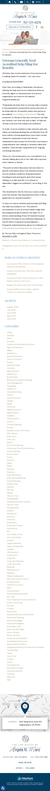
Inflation (10, 510)
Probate (10, 608)
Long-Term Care (14, 564)
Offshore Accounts (15, 585)
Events (10, 457)
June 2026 (11, 313)
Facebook (36, 27)
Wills (9, 680)
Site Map (19, 768)
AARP (9, 338)
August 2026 (12, 307)
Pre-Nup (10, 605)
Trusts (9, 662)
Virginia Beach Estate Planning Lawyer (16, 49)
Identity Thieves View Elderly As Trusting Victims (24, 240)
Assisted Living (13, 365)
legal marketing (25, 784)
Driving (10, 427)
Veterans (11, 674)
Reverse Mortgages (15, 623)
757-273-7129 (41, 757)
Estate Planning (13, 451)
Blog (34, 49)
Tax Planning (12, 650)
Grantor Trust (13, 496)
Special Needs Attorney (17, 641)
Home (9, 2)
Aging (9, 350)
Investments (12, 528)
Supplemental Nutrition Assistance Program (25, 647)
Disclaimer (30, 768)
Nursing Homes (13, 582)
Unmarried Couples (15, 668)
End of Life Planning (15, 445)
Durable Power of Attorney (18, 430)
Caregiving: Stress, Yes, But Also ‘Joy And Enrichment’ (24, 246)
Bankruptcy (12, 374)
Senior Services (13, 635)
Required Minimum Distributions (20, 614)
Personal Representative (17, 594)
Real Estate (12, 611)
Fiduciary (11, 469)
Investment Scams (15, 525)
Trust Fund (11, 656)
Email (21, 2)
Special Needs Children (16, 644)
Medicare (11, 573)
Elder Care (11, 436)
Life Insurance (13, 552)
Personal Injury (13, 591)
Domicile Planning (14, 424)
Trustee (10, 659)
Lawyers (10, 540)
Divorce (10, 421)
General (10, 487)
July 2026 (11, 310)
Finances (10, 472)
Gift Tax (10, 490)
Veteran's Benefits (14, 671)
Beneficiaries (12, 377)
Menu (38, 2)
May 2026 (11, 316)
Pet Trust (11, 597)
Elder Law (11, 439)
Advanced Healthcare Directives (20, 344)
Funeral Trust (12, 484)
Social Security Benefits (17, 638)
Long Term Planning (15, 561)
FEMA (9, 466)
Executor (11, 460)
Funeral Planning (14, 481)
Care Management (15, 383)
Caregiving (11, 386)
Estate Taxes (12, 454)
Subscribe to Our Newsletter (20, 27)
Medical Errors (13, 570)
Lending (10, 549)
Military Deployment (15, 576)
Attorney (11, 368)
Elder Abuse (12, 433)
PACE (9, 588)
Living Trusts (12, 555)
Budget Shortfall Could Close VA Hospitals (25, 285)
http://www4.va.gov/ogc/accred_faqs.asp (21, 228)
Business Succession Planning (19, 380)
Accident (11, 341)
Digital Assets (13, 412)
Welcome (11, 677)
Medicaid (11, 567)
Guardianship (12, 499)
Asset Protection (14, 359)
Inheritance (12, 513)
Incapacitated (13, 507)
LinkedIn (42, 27)
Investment (12, 522)
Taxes (9, 653)
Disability (11, 415)
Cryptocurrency (14, 398)
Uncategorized (13, 665)
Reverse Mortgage (15, 620)
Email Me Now (25, 762)
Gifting (10, 493)
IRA (8, 531)
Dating (10, 401)
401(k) (9, 332)
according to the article (24, 114)
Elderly (10, 442)
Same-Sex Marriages (15, 629)
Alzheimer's (12, 353)
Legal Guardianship (15, 546)
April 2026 (11, 319)
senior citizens (13, 632)
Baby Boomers (13, 371)
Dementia (11, 407)
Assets (10, 362)
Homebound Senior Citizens (18, 502)
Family (9, 463)
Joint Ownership (14, 537)
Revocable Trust (14, 626)
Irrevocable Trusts (14, 534)
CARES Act (11, 389)
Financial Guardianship (16, 478)
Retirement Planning (15, 617)
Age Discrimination (15, 347)
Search (27, 2)
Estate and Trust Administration (20, 448)
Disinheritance (13, 418)
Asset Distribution (14, 356)
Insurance (11, 516)
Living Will (11, 558)
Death (9, 404)
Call (15, 2)
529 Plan (10, 335)
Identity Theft (13, 504)
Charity (10, 395)
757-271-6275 (32, 22)
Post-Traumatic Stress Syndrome (21, 599)
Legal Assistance (14, 543)
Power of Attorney (15, 602)
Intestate (11, 519)
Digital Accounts (14, 409)
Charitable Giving (14, 392)
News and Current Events (18, 579)
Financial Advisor (14, 475)
